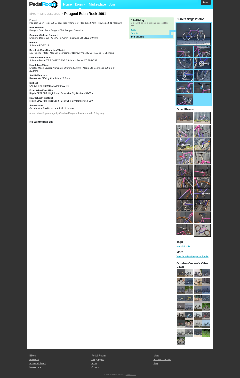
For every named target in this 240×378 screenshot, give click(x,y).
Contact (95, 367)
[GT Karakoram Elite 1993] (180, 316)
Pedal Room (43, 4)
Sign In (100, 359)
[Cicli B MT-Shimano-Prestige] (206, 299)
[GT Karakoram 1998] (206, 307)
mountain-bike (183, 246)
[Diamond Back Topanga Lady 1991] (180, 307)
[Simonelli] (189, 333)
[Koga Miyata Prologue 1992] (180, 324)
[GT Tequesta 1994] (197, 316)
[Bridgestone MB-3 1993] (180, 290)
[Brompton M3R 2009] (180, 273)
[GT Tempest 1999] (189, 316)
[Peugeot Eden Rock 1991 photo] (193, 24)
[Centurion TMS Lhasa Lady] (197, 299)
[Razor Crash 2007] (206, 324)
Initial (133, 29)
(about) (145, 19)
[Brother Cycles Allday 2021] (189, 290)
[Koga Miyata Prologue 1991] (180, 282)
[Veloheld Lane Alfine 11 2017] (180, 341)
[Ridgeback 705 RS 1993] (180, 333)
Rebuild (134, 33)
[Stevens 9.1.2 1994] (197, 333)
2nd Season (137, 36)
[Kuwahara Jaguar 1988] (189, 324)
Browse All (34, 359)
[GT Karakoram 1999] (189, 273)
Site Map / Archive (162, 359)
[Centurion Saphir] (189, 299)
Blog (155, 363)
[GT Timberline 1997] (197, 273)
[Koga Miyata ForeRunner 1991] (206, 316)
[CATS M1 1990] (180, 299)
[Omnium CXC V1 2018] (197, 282)
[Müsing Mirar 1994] (189, 282)
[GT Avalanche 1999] (197, 307)
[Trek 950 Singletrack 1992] (206, 333)
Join (112, 4)
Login (205, 2)
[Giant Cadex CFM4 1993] (189, 307)
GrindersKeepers (68, 113)
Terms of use (131, 375)
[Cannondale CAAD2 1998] (206, 290)
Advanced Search (37, 363)
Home (67, 4)
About (94, 363)
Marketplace (97, 4)
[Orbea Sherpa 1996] (197, 324)
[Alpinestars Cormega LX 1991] (206, 282)
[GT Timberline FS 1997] (206, 273)
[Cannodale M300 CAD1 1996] (197, 290)
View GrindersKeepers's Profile (192, 256)
